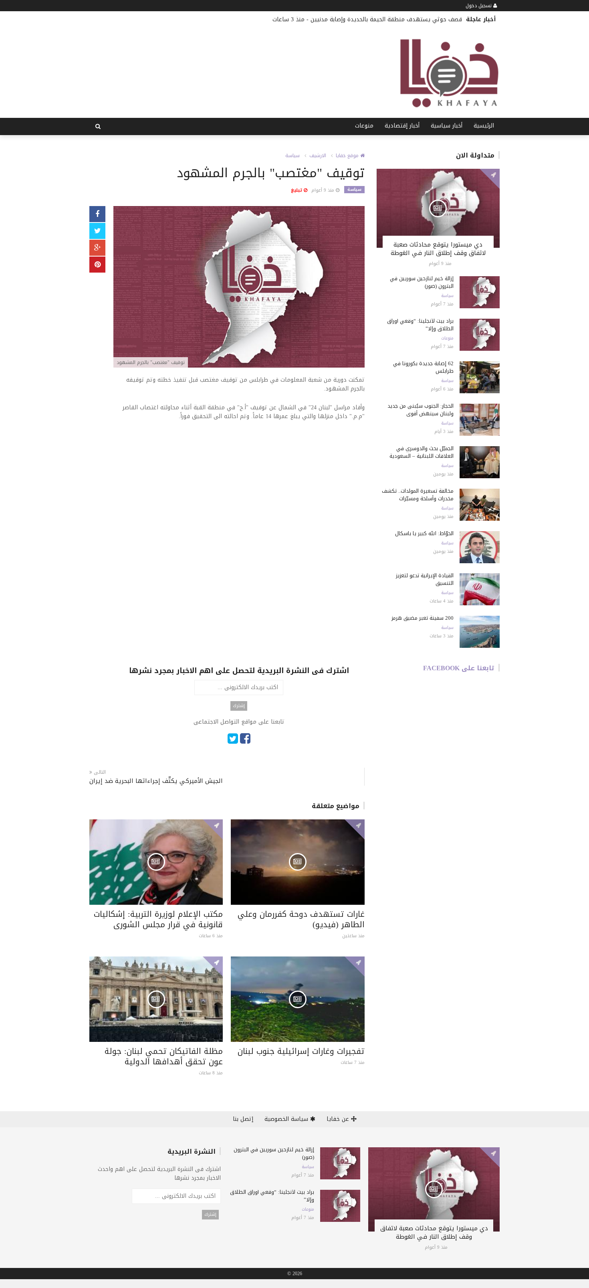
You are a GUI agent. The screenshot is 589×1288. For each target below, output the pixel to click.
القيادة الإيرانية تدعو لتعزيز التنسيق (425, 579)
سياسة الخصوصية (287, 1119)
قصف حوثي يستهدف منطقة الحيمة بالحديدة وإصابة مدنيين (386, 19)
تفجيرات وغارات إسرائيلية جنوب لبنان (301, 1051)
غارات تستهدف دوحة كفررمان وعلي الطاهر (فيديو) (301, 919)
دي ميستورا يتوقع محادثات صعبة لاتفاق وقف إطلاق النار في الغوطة (438, 249)
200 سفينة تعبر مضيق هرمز (422, 618)
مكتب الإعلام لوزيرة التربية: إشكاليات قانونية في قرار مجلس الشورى (158, 919)
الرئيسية (484, 125)
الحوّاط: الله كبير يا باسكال (424, 533)
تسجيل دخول (479, 5)
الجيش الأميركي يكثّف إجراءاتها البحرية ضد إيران (156, 781)
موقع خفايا (348, 155)
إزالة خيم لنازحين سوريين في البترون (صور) (422, 282)
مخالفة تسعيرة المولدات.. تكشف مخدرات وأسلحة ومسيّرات (418, 494)
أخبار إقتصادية (402, 125)
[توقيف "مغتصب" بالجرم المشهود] (239, 287)
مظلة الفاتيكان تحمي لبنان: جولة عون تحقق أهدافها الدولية (164, 1056)
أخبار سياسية (446, 125)
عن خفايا (339, 1119)
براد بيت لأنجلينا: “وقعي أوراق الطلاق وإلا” (420, 325)
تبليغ (297, 190)
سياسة (292, 155)
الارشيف (317, 155)
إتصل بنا (243, 1119)
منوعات (364, 125)
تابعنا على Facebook (458, 668)
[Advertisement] (239, 487)
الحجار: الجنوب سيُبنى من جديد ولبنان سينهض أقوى (420, 410)
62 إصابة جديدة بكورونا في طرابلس (423, 367)
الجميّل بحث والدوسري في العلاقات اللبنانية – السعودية (421, 452)
